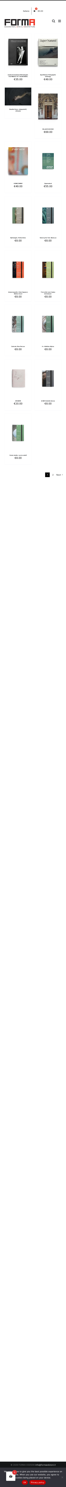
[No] (62, 1477)
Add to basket (18, 51)
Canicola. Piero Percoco (18, 346)
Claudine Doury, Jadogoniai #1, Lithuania (18, 110)
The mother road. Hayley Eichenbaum (48, 293)
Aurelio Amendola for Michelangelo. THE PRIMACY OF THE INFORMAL (18, 75)
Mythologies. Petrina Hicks (18, 238)
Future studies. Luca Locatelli (18, 455)
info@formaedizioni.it (45, 1465)
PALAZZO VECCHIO (47, 129)
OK (24, 1482)
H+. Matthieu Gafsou (48, 346)
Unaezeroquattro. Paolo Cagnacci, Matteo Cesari (18, 293)
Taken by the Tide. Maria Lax (48, 238)
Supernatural (48, 183)
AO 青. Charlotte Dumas (48, 401)
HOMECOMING (18, 183)
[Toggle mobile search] (53, 21)
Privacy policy (37, 1482)
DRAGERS (18, 401)
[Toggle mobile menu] (59, 21)
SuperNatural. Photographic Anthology (48, 75)
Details (20, 54)
